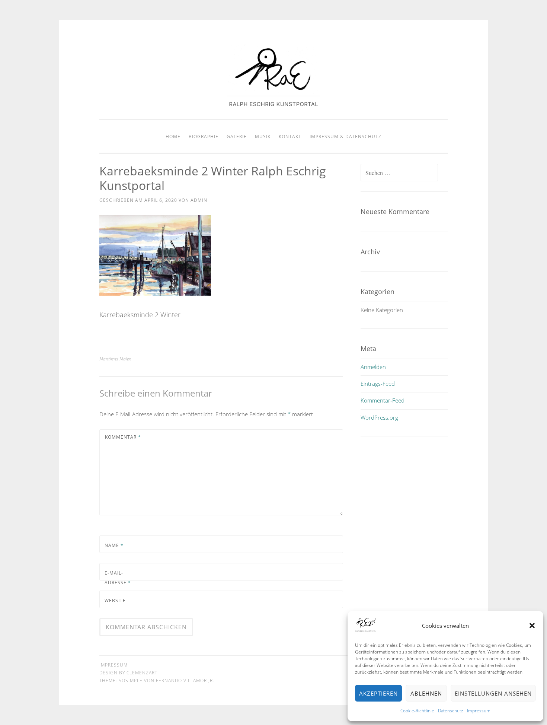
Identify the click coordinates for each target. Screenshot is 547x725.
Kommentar (123, 437)
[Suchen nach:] (399, 173)
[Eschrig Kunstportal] (273, 104)
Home (173, 136)
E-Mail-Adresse (118, 578)
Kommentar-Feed (382, 400)
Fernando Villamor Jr (184, 680)
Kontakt (290, 136)
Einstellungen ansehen (493, 693)
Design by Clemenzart (128, 673)
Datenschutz (450, 710)
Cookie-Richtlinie (417, 710)
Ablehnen (426, 693)
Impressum (478, 710)
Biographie (203, 136)
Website (115, 600)
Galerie (237, 136)
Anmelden (373, 367)
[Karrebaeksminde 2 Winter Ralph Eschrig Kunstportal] (155, 293)
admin (199, 200)
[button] (532, 625)
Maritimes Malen (115, 359)
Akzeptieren (378, 693)
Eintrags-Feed (378, 383)
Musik (263, 136)
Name (114, 545)
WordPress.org (379, 417)
